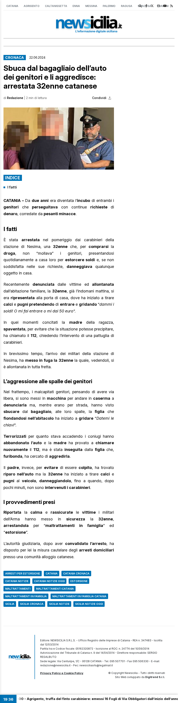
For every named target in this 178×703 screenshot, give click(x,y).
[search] (140, 6)
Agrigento (32, 6)
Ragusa (126, 6)
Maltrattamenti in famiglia (26, 596)
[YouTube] (165, 6)
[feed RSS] (171, 6)
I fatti (12, 187)
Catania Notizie (16, 581)
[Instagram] (158, 6)
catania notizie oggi (49, 581)
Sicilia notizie (59, 604)
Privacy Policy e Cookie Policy (61, 673)
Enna (76, 6)
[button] (58, 138)
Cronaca (14, 57)
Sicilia (9, 604)
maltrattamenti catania (55, 588)
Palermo (109, 6)
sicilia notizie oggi (89, 604)
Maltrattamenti (17, 588)
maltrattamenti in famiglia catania (79, 596)
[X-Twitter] (152, 6)
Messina (91, 6)
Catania (12, 6)
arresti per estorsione (22, 573)
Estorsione (78, 581)
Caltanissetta (56, 6)
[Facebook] (146, 6)
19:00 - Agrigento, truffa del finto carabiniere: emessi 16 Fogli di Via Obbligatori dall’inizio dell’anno (85, 699)
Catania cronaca (76, 573)
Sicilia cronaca (31, 604)
